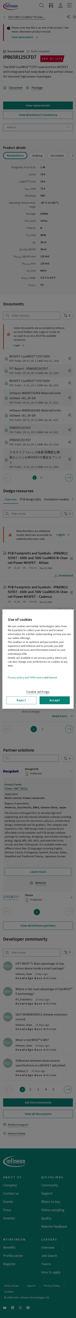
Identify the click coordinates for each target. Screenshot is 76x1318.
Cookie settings (38, 691)
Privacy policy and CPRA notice (25, 677)
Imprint (53, 677)
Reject (21, 700)
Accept (54, 700)
